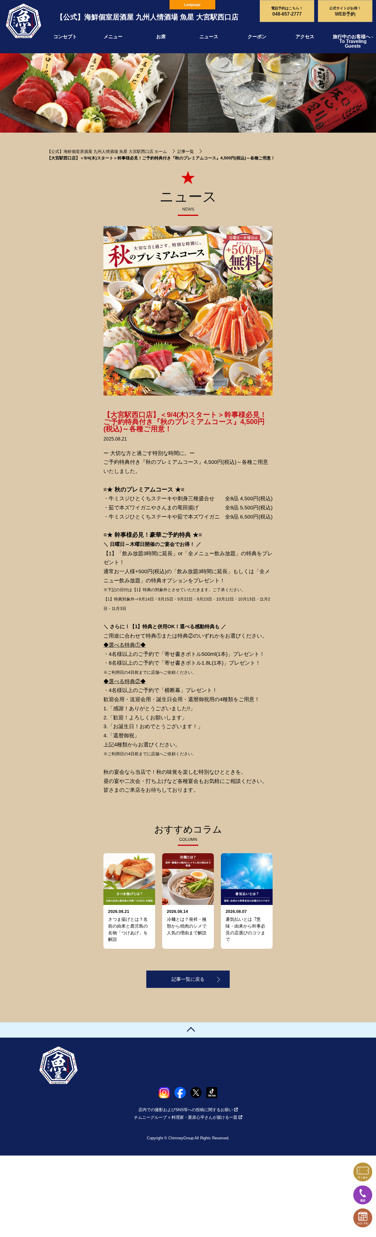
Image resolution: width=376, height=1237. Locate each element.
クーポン (257, 36)
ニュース (208, 36)
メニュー (113, 36)
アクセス (305, 36)
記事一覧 (185, 151)
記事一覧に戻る (188, 979)
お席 (161, 36)
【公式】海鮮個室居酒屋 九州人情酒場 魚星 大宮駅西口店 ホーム (107, 151)
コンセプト (65, 36)
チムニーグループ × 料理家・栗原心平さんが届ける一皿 (185, 1117)
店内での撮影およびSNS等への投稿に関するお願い (185, 1109)
